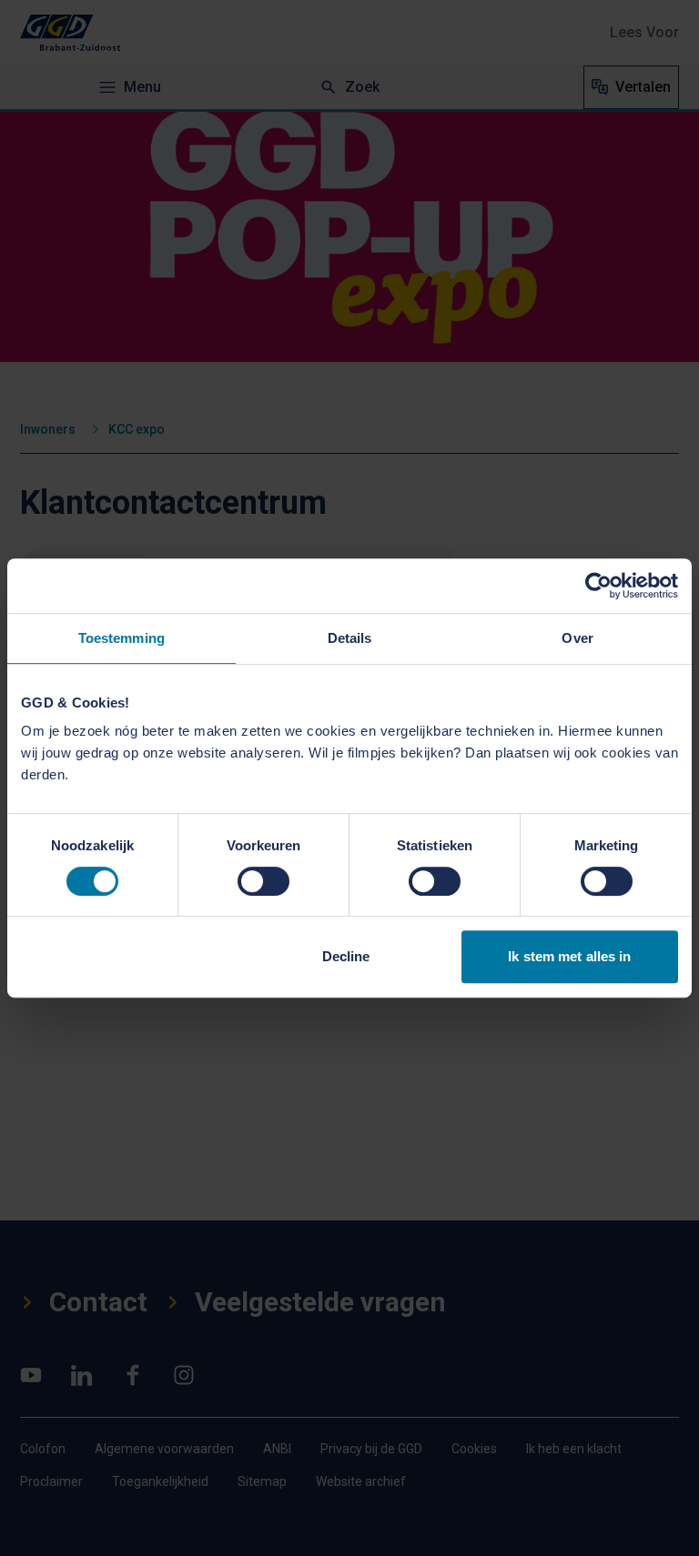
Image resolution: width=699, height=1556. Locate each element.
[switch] (263, 881)
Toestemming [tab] (121, 638)
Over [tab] (577, 638)
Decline (346, 956)
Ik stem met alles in (569, 956)
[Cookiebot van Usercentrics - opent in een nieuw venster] (598, 585)
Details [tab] (350, 638)
